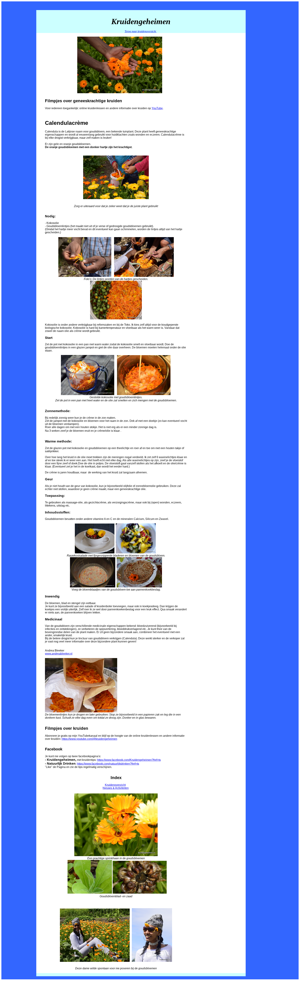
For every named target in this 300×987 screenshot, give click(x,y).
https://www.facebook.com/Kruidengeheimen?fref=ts (129, 759)
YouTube (157, 108)
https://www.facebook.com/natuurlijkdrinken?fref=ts (108, 763)
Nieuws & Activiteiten (116, 788)
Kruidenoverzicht (115, 784)
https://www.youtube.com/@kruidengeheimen (89, 738)
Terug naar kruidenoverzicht (141, 31)
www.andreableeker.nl (58, 653)
